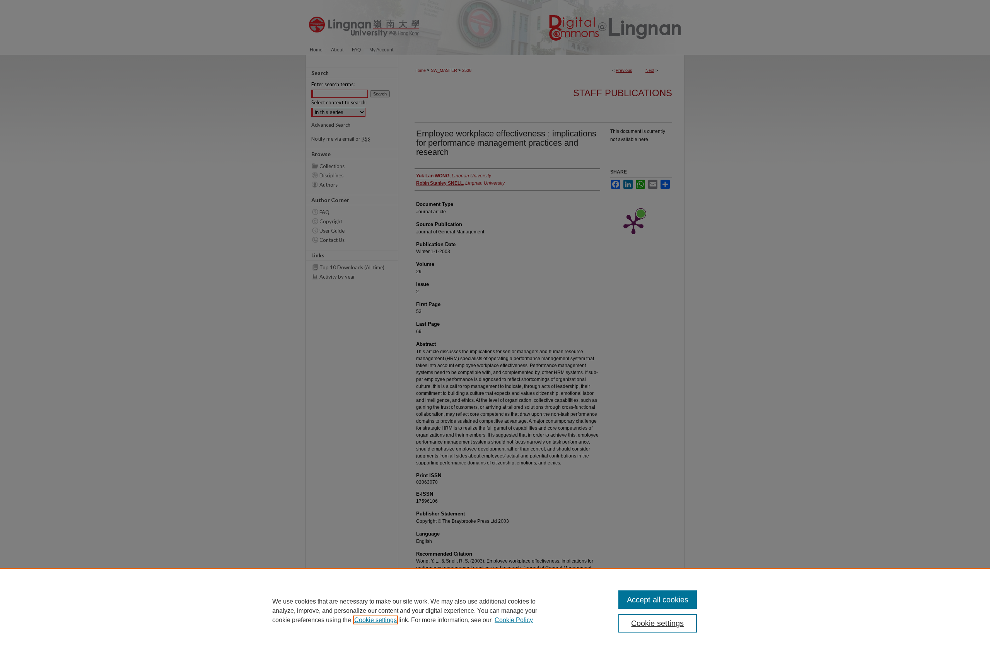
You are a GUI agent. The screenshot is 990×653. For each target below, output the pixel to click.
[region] (495, 610)
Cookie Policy (514, 620)
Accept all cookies (657, 599)
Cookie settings (375, 620)
